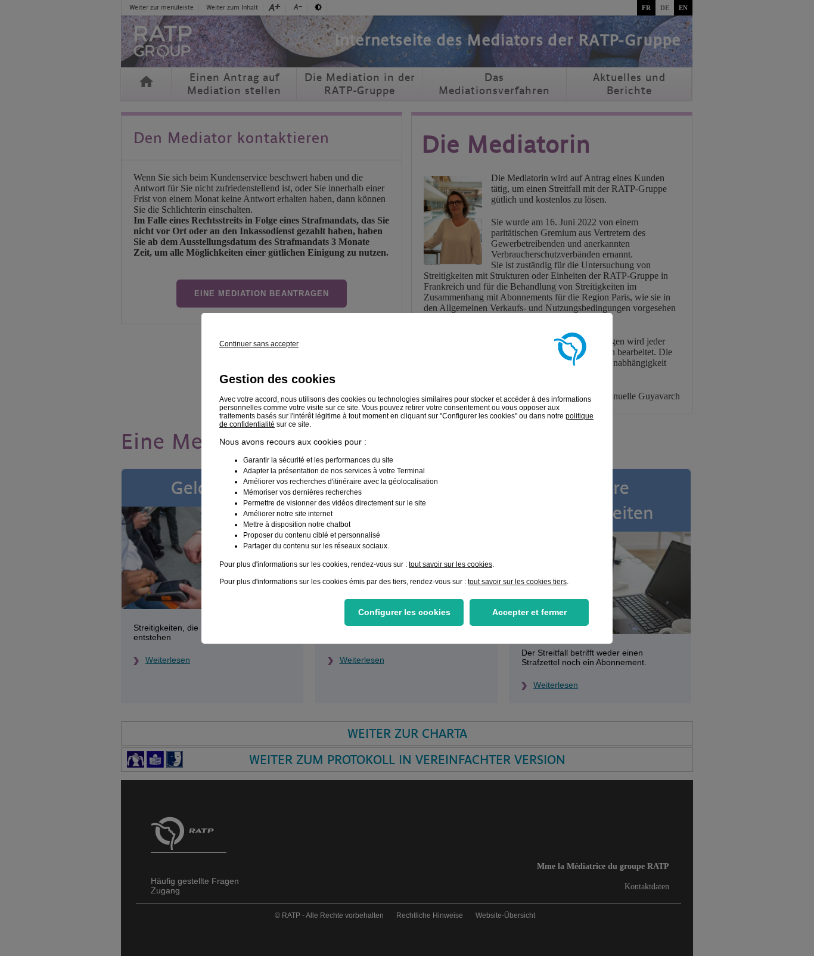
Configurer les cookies (404, 612)
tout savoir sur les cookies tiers (517, 582)
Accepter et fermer (529, 612)
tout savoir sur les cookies (450, 564)
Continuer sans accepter (259, 344)
